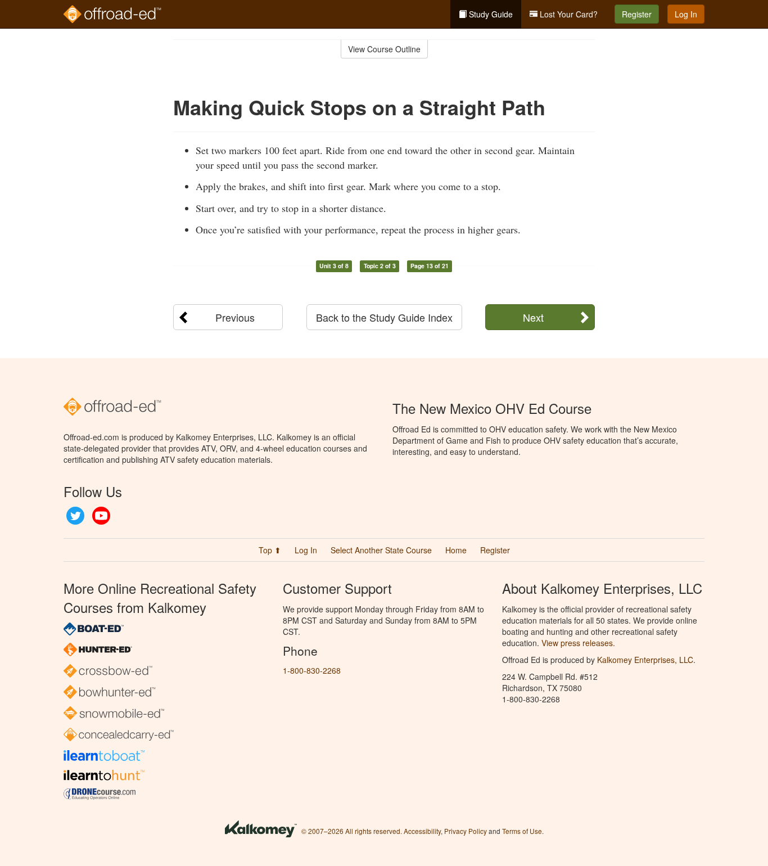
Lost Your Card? (567, 14)
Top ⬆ (270, 550)
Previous (235, 317)
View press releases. (578, 642)
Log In (686, 14)
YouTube (101, 516)
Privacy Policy (465, 831)
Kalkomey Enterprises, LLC (645, 659)
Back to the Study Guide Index (384, 317)
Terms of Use (522, 831)
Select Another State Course (381, 550)
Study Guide (490, 14)
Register (637, 14)
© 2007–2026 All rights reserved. (351, 831)
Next (533, 317)
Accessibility (422, 831)
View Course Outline (384, 49)
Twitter (75, 516)
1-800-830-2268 (312, 670)
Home (456, 550)
